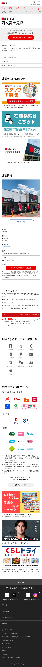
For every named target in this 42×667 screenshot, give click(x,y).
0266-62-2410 (14, 51)
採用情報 (4, 654)
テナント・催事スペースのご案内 (11, 657)
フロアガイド (21, 222)
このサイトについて (7, 640)
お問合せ (4, 650)
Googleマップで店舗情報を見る (21, 268)
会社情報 (4, 623)
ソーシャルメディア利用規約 (10, 633)
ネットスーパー (7, 617)
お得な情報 (5, 611)
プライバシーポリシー (8, 630)
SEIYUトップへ (21, 485)
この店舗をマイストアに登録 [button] (21, 37)
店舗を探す (5, 605)
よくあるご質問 (6, 647)
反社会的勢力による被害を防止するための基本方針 (16, 637)
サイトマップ (5, 644)
